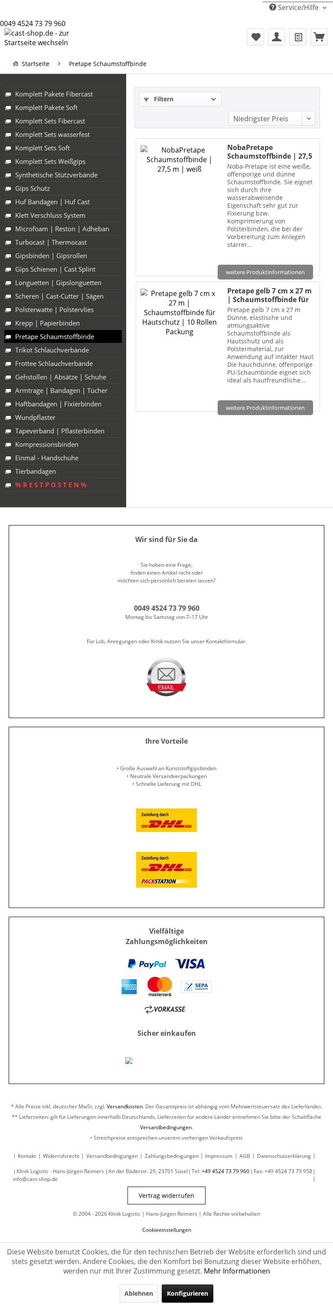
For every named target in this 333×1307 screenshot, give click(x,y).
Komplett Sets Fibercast (50, 120)
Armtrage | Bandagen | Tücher (61, 390)
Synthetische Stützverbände (56, 174)
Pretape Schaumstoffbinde (54, 336)
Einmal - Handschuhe (46, 457)
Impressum (218, 1156)
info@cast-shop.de (35, 1179)
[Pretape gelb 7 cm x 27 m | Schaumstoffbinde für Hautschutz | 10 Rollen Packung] (179, 344)
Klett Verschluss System (50, 215)
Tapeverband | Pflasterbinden (59, 430)
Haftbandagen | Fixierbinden (58, 403)
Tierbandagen (35, 471)
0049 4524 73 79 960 (32, 23)
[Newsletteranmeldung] (298, 37)
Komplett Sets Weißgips (50, 161)
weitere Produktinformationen (265, 272)
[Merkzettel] (255, 37)
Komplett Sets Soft (42, 147)
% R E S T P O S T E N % (51, 484)
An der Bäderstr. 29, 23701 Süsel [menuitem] (148, 1171)
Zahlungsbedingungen (172, 1156)
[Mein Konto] (276, 37)
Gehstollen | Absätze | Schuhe (60, 376)
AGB (244, 1156)
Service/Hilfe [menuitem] (298, 7)
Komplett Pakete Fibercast (54, 94)
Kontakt (27, 1156)
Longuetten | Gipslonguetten (58, 282)
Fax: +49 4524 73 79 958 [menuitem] (283, 1171)
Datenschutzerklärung (284, 1156)
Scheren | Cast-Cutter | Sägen (59, 296)
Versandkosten (125, 1106)
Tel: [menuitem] (220, 1171)
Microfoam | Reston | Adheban (62, 228)
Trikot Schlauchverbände (52, 350)
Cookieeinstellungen (166, 1230)
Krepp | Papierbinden (47, 323)
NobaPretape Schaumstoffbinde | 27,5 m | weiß (269, 151)
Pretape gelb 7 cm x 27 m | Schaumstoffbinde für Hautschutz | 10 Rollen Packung (269, 295)
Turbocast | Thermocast (51, 242)
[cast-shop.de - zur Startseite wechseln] (50, 39)
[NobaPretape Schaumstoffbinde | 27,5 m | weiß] (179, 205)
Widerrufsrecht (61, 1156)
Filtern (162, 99)
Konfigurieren (187, 1293)
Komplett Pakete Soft (46, 107)
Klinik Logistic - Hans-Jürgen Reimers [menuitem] (60, 1171)
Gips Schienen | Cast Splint (55, 269)
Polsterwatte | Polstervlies (54, 309)
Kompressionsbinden (46, 444)
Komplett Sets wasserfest (52, 134)
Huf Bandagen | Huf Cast (52, 201)
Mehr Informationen (237, 1271)
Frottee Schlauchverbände (54, 363)
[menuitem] (255, 37)
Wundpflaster (35, 417)
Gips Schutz (32, 188)
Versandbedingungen (166, 1127)
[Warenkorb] (319, 37)
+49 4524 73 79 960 (225, 1171)
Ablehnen (138, 1293)
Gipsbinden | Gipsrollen (51, 255)
